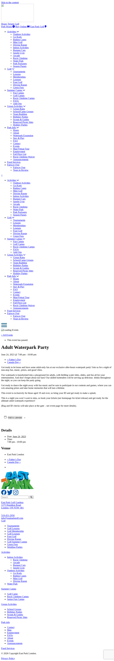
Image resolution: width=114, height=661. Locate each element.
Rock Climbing (20, 560)
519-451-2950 (8, 515)
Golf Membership (15, 531)
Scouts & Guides (15, 614)
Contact (10, 627)
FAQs (10, 635)
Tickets (11, 24)
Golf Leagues (13, 534)
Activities (5, 552)
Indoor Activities (15, 557)
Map (9, 630)
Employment (13, 632)
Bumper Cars (19, 565)
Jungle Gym (18, 568)
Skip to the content (10, 2)
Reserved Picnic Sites (17, 617)
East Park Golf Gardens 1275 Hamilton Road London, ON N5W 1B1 (12, 505)
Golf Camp (12, 594)
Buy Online (21, 26)
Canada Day (14, 362)
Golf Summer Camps (17, 542)
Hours (4, 24)
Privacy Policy (8, 658)
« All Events (7, 335)
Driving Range (14, 539)
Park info (5, 622)
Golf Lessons (13, 528)
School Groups (14, 609)
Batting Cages (19, 576)
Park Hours (6, 26)
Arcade (16, 562)
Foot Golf (11, 536)
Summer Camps (8, 589)
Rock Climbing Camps (18, 596)
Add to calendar (15, 417)
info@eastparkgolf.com (12, 518)
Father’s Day (14, 359)
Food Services (8, 648)
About (10, 638)
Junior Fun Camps (15, 599)
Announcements (14, 643)
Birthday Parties (14, 612)
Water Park (12, 584)
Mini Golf (17, 578)
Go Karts (17, 573)
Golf (17, 24)
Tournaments (13, 526)
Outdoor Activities (15, 570)
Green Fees (12, 544)
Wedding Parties (14, 547)
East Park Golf (37, 26)
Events (10, 640)
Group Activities (9, 604)
